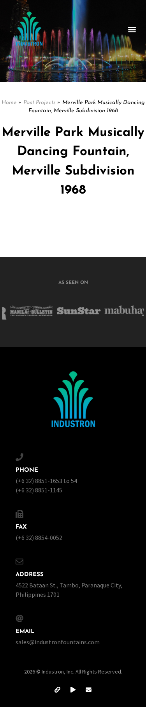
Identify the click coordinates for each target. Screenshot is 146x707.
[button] (131, 29)
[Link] (57, 689)
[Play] (73, 689)
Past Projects (39, 103)
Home (9, 103)
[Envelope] (89, 689)
